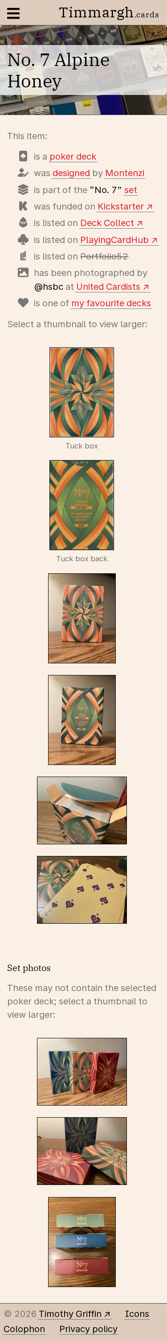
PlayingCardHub (114, 239)
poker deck (72, 156)
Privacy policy (88, 1329)
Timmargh (109, 12)
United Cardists (108, 286)
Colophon (24, 1329)
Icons (137, 1313)
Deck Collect (107, 223)
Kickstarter (121, 206)
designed (71, 173)
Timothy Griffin (70, 1313)
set (130, 190)
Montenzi (124, 173)
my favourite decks (111, 303)
